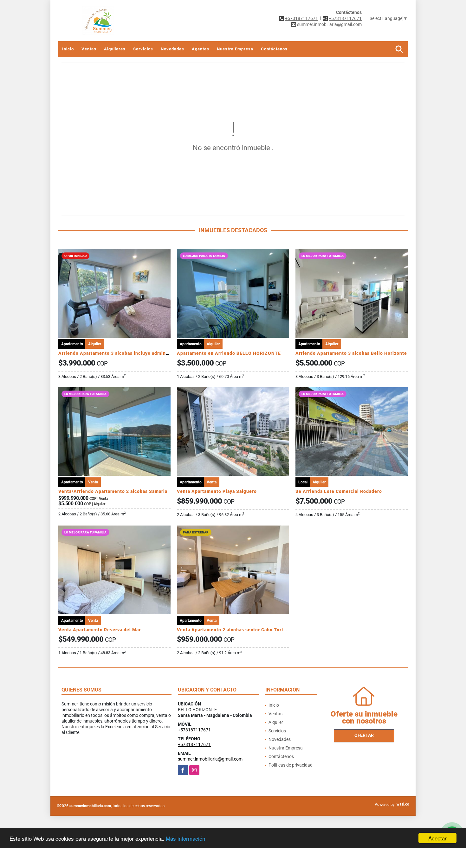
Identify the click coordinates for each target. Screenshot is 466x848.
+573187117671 (301, 18)
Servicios (143, 49)
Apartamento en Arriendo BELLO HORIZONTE (229, 353)
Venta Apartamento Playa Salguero (217, 491)
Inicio (68, 49)
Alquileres (115, 49)
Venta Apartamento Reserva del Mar (99, 629)
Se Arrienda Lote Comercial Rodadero (338, 491)
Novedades (172, 49)
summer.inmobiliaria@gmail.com (210, 759)
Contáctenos (274, 49)
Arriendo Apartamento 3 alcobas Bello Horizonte (351, 353)
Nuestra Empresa (235, 49)
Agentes (200, 49)
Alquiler (276, 722)
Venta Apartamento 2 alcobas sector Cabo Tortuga (234, 629)
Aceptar (437, 838)
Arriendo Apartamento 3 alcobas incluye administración (122, 353)
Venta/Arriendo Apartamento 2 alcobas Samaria (112, 491)
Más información (185, 838)
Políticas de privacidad (291, 765)
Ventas (88, 49)
